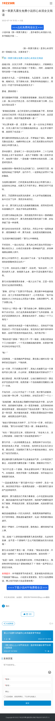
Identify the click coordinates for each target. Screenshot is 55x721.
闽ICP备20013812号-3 (41, 717)
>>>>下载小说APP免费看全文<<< (27, 587)
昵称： (8, 679)
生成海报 (9, 623)
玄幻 (7, 606)
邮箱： (8, 685)
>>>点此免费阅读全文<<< (27, 27)
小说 (21, 20)
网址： (8, 691)
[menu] (51, 3)
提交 (27, 703)
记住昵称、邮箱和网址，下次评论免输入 (21, 697)
